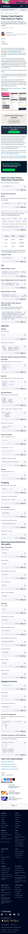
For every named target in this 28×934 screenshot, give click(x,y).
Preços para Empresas (6, 834)
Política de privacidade (5, 924)
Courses (17, 819)
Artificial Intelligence (5, 857)
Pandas (5, 48)
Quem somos (4, 815)
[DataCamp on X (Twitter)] (6, 915)
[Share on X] (14, 779)
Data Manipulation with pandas (9, 766)
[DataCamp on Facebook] (2, 915)
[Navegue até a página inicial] (5, 6)
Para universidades (19, 843)
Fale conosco (4, 827)
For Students (17, 834)
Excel (2, 861)
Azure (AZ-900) (18, 897)
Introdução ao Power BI (6, 874)
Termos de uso (16, 929)
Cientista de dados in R (6, 892)
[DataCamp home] (10, 911)
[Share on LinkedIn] (5, 779)
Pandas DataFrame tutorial (11, 153)
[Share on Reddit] (11, 779)
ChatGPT (3, 863)
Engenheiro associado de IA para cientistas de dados (6, 902)
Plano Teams (4, 836)
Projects (16, 823)
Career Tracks (18, 815)
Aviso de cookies (14, 924)
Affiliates (3, 821)
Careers (2, 819)
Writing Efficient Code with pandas (9, 769)
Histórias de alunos (19, 841)
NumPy (11, 53)
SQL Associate (18, 889)
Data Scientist (18, 891)
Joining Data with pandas (7, 761)
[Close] (26, 2)
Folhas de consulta (9, 13)
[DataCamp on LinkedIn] (10, 915)
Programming (18, 857)
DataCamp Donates (19, 845)
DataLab (17, 827)
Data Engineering (19, 855)
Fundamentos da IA (19, 868)
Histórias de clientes (5, 841)
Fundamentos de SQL (19, 870)
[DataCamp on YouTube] (14, 915)
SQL (2, 855)
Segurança (10, 929)
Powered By (18, 229)
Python (16, 13)
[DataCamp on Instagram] (18, 915)
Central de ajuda (4, 825)
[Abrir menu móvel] (26, 6)
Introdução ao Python (5, 868)
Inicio (2, 13)
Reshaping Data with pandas (8, 764)
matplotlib (14, 51)
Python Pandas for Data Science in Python (15, 88)
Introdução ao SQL (5, 870)
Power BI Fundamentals (20, 875)
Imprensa (3, 817)
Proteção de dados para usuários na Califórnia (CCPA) (11, 927)
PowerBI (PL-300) (18, 895)
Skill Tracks (17, 817)
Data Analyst (18, 887)
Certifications (18, 821)
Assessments (18, 825)
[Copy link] (2, 779)
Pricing (16, 832)
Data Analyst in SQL (5, 887)
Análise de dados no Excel (7, 876)
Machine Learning (19, 853)
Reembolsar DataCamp (20, 839)
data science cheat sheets (19, 157)
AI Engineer (17, 893)
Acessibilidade (3, 929)
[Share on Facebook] (8, 779)
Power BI (3, 859)
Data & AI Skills (4, 832)
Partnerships (3, 823)
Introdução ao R (4, 872)
